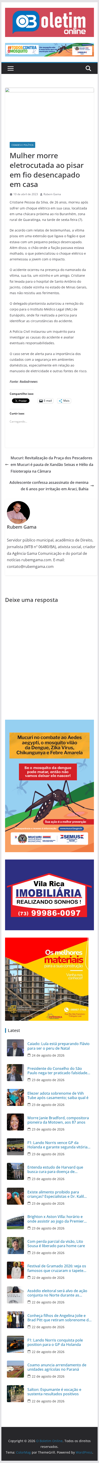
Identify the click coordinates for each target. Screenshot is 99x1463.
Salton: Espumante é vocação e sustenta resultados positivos (54, 1391)
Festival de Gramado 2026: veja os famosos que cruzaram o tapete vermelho (56, 1268)
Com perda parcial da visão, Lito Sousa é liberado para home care (56, 1243)
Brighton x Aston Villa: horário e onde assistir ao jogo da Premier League (55, 1219)
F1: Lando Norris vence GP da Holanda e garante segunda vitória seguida (57, 1145)
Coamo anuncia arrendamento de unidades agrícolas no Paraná (56, 1367)
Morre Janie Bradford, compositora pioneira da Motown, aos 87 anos (58, 1120)
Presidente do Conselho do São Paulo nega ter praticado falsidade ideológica (57, 1070)
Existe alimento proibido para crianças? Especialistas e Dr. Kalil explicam (55, 1194)
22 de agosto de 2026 (48, 1277)
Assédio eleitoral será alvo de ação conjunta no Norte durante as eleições (57, 1293)
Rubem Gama (52, 194)
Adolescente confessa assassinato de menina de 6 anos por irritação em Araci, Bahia (48, 486)
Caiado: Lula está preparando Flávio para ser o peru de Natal (58, 1046)
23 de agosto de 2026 (48, 1080)
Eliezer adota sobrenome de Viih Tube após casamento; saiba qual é (57, 1095)
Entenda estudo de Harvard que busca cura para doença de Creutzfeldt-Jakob (55, 1169)
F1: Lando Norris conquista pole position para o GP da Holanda (55, 1342)
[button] (49, 22)
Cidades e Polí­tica (22, 145)
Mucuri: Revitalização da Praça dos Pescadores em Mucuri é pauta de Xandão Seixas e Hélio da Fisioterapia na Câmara (52, 464)
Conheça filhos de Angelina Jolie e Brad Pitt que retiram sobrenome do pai (59, 1318)
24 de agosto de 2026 (48, 1055)
